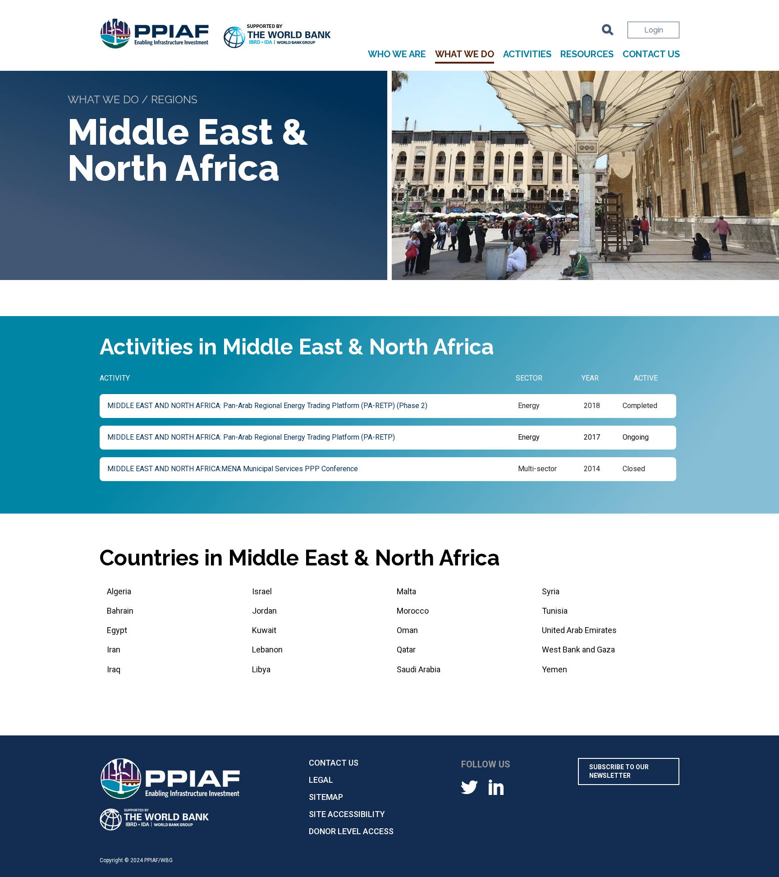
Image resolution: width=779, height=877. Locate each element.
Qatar (406, 649)
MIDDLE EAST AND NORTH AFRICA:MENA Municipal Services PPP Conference (232, 468)
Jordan (264, 610)
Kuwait (264, 630)
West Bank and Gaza (578, 649)
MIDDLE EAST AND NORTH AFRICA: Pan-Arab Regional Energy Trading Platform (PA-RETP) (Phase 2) (267, 405)
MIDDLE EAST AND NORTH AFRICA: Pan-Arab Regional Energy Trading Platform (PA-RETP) (251, 437)
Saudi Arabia (418, 669)
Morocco (413, 610)
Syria (550, 591)
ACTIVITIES (527, 54)
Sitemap (326, 797)
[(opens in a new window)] (277, 37)
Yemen (554, 669)
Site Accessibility (347, 814)
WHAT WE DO (464, 54)
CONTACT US (651, 54)
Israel (262, 591)
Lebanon (267, 649)
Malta (406, 591)
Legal (321, 780)
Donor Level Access (351, 831)
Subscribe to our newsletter (619, 771)
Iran (113, 649)
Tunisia (555, 610)
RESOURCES (587, 54)
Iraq (113, 669)
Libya (261, 669)
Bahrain (120, 610)
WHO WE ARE (397, 54)
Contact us (333, 762)
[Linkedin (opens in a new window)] (496, 786)
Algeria (119, 591)
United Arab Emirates (579, 630)
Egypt (117, 630)
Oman (407, 630)
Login (653, 30)
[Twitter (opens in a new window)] (469, 786)
